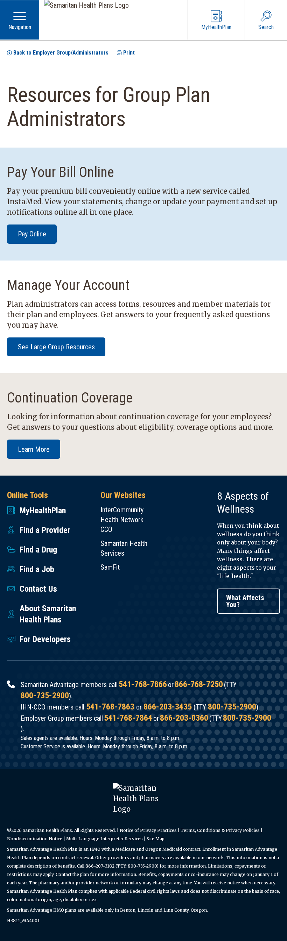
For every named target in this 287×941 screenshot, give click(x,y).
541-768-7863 (110, 707)
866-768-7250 (199, 684)
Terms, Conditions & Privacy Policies (220, 830)
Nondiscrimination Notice (34, 838)
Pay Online (32, 234)
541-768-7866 (143, 684)
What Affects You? (245, 601)
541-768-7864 (128, 718)
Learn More (34, 449)
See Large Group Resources (56, 347)
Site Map (155, 838)
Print (129, 52)
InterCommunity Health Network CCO (122, 520)
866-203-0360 (184, 718)
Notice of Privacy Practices (148, 830)
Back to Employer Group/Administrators (60, 52)
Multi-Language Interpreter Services (104, 838)
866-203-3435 (168, 707)
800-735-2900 (45, 695)
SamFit (110, 567)
